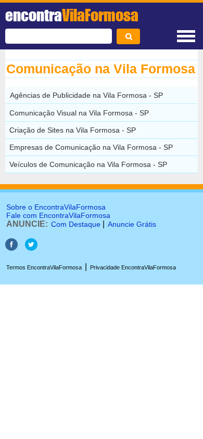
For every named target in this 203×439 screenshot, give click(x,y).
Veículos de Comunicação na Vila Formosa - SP (88, 164)
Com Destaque (75, 224)
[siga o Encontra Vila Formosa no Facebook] (11, 247)
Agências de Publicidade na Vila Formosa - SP (86, 95)
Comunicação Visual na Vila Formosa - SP (79, 113)
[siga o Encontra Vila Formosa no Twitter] (31, 247)
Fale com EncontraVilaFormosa (58, 215)
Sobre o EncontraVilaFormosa (56, 207)
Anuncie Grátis (132, 224)
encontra (71, 15)
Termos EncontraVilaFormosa (44, 267)
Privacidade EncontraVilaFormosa (133, 267)
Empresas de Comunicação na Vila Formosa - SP (91, 147)
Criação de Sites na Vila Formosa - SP (72, 130)
